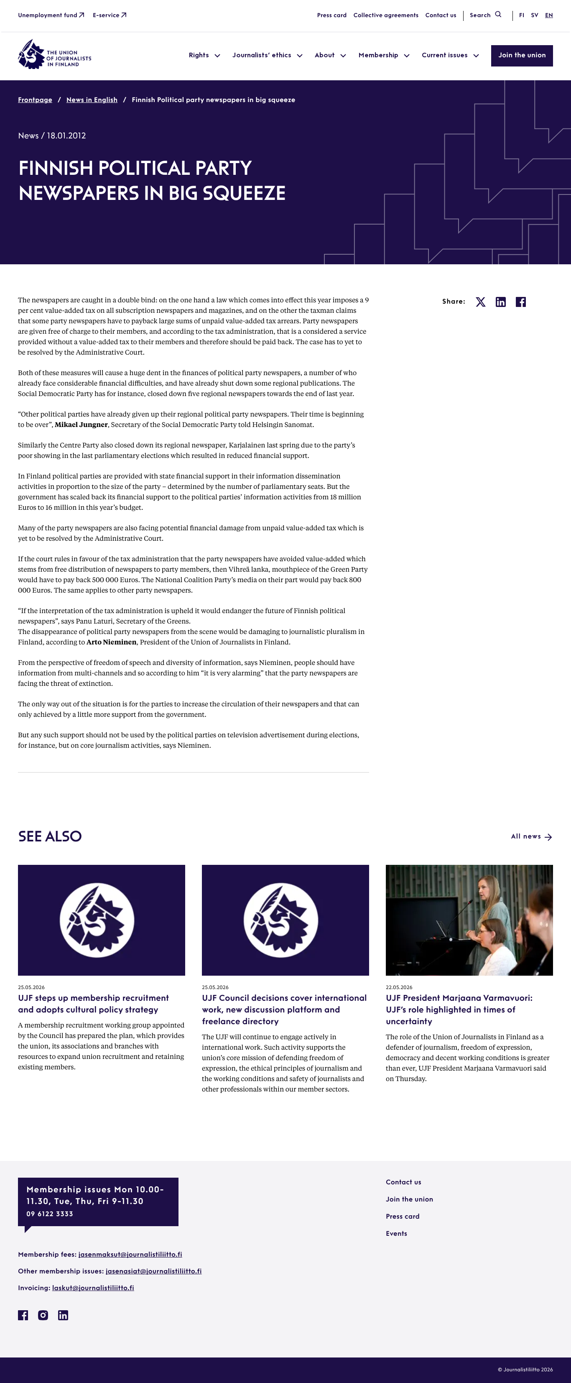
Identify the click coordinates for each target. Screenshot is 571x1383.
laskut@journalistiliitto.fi (93, 1288)
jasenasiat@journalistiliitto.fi (154, 1271)
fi (521, 16)
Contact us (440, 16)
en (549, 16)
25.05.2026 (31, 987)
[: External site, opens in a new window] (481, 302)
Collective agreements (385, 16)
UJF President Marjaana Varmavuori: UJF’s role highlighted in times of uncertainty (459, 1010)
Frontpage (35, 100)
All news (526, 836)
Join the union (522, 55)
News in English (91, 100)
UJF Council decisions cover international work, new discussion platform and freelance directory (284, 1010)
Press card (332, 16)
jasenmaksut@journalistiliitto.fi (130, 1255)
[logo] (55, 67)
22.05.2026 (399, 987)
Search (480, 16)
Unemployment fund (47, 16)
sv (534, 16)
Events (396, 1234)
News (28, 136)
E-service (106, 16)
